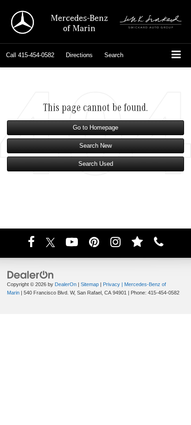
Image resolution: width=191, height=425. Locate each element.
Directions (79, 55)
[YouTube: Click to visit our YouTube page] (72, 243)
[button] (30, 55)
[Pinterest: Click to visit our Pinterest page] (94, 243)
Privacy (111, 284)
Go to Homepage (95, 127)
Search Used (95, 163)
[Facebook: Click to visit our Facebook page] (31, 243)
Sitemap (90, 284)
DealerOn (65, 284)
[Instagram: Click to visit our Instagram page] (115, 243)
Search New (95, 145)
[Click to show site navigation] (176, 55)
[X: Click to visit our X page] (50, 243)
